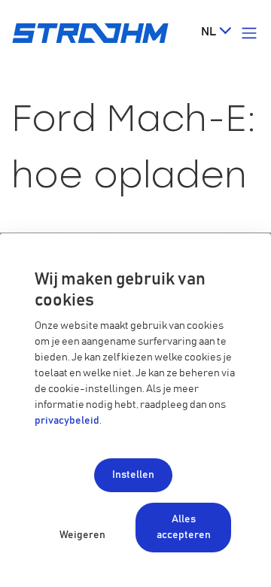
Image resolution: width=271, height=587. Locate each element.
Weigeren (82, 535)
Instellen (133, 475)
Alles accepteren (184, 527)
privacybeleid (67, 420)
